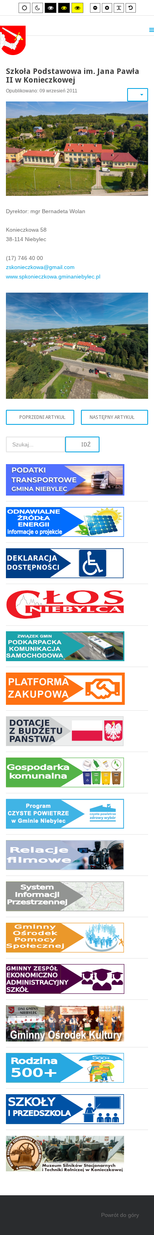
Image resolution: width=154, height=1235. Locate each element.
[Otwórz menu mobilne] (151, 30)
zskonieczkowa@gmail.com (40, 267)
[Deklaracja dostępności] (77, 563)
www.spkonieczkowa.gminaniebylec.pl (53, 276)
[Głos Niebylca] (77, 604)
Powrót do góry (120, 1215)
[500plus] (77, 1067)
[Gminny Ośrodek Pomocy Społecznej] (77, 937)
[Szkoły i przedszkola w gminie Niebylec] (77, 1109)
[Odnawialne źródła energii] (77, 521)
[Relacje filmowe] (77, 855)
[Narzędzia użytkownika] (137, 94)
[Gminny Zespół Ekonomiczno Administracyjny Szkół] (77, 978)
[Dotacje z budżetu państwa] (77, 731)
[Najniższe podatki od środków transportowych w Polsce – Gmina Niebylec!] (77, 482)
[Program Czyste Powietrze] (77, 813)
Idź (85, 444)
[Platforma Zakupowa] (77, 688)
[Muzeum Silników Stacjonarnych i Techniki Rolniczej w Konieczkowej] (77, 1151)
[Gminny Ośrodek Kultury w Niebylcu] (77, 1023)
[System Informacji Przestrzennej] (77, 896)
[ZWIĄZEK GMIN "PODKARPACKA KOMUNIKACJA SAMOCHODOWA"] (77, 646)
